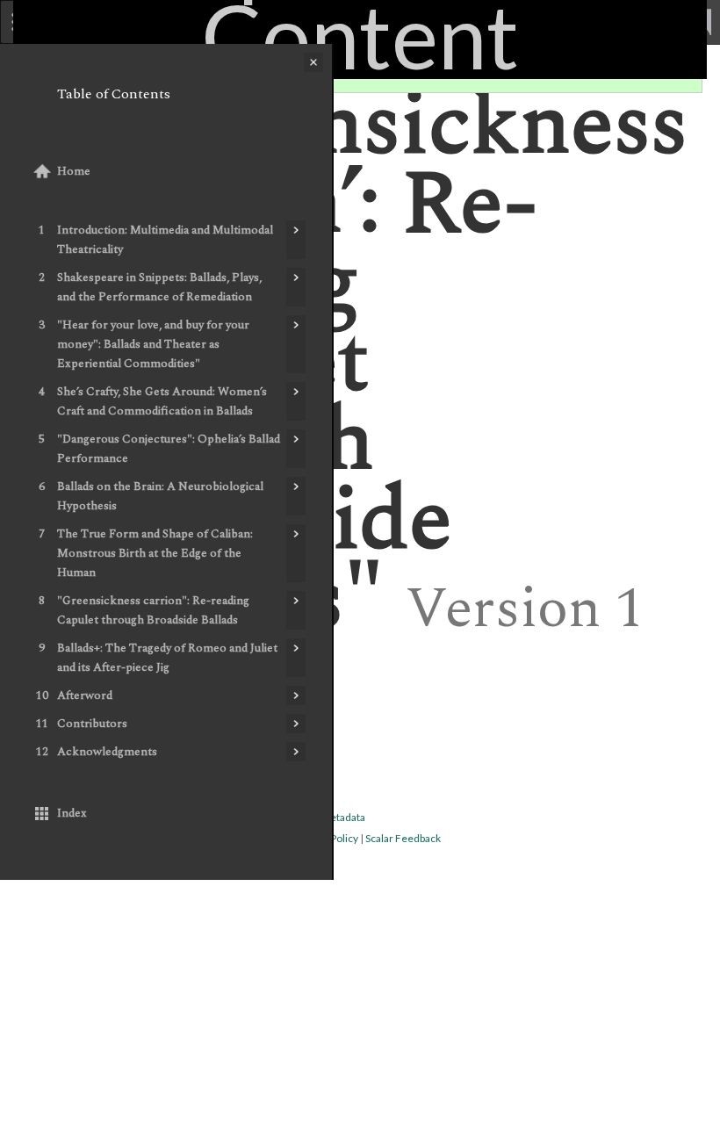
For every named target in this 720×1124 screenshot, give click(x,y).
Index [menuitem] (72, 813)
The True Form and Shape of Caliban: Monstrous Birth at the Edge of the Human (155, 553)
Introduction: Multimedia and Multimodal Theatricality (165, 239)
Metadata (342, 817)
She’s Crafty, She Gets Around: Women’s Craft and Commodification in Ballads (162, 401)
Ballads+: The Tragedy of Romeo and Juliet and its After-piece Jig (167, 657)
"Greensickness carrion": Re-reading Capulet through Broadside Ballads (153, 610)
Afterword (84, 695)
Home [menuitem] (73, 171)
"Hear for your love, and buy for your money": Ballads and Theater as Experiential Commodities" (153, 344)
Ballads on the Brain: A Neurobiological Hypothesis (160, 496)
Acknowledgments (107, 751)
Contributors (92, 723)
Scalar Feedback (403, 838)
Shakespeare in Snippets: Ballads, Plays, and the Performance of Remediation (159, 287)
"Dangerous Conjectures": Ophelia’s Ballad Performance (168, 448)
